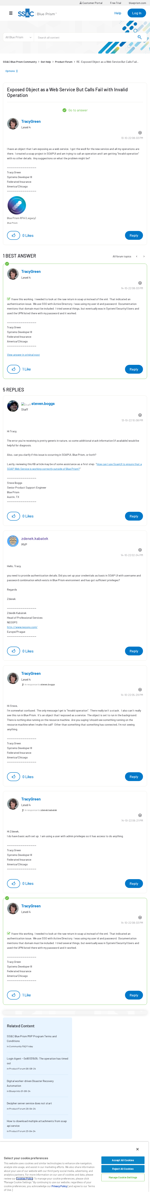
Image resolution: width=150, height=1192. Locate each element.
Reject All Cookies (122, 1168)
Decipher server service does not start (29, 1103)
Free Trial (115, 2)
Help (117, 13)
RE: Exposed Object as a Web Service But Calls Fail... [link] (107, 61)
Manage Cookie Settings (123, 1177)
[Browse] (13, 13)
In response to (40, 684)
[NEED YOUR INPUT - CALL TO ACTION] (143, 256)
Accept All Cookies (123, 1160)
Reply (134, 235)
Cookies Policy (24, 1178)
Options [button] (10, 70)
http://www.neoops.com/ (22, 627)
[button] (13, 235)
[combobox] (90, 37)
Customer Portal (92, 2)
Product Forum (63, 61)
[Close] (137, 1149)
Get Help (46, 61)
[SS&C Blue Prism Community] (37, 13)
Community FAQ (17, 1046)
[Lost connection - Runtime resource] (137, 256)
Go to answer (78, 110)
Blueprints (15, 1091)
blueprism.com (137, 2)
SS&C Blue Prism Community (20, 61)
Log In (136, 13)
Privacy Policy (59, 1186)
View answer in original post (23, 354)
